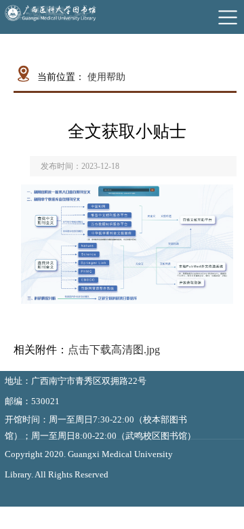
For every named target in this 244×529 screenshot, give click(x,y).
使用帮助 (106, 77)
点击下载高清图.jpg (114, 349)
